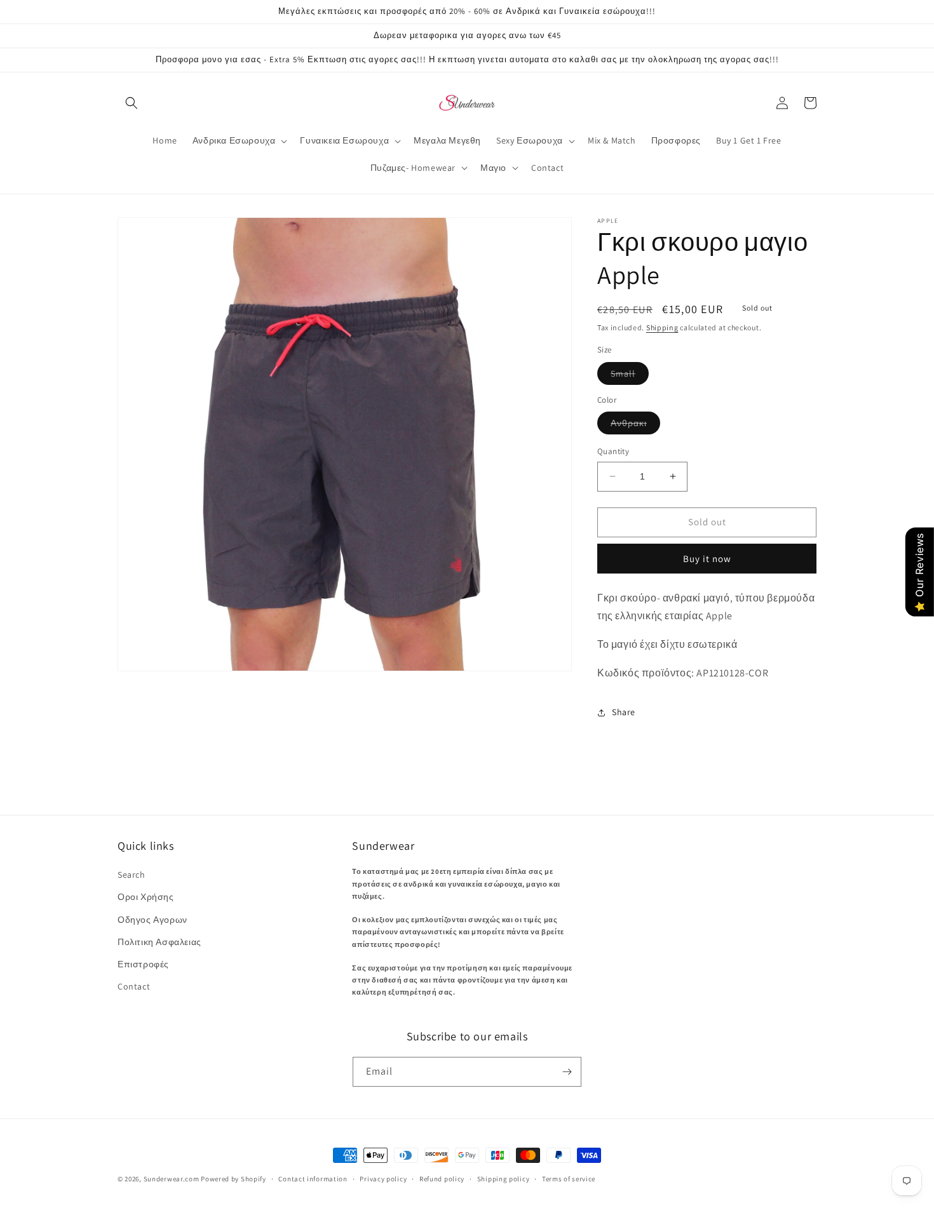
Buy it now (707, 559)
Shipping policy (503, 1178)
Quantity (613, 451)
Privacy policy (383, 1178)
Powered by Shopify (233, 1178)
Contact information (312, 1178)
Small (630, 376)
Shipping (662, 327)
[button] (132, 103)
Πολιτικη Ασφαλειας (159, 942)
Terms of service (568, 1178)
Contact (134, 986)
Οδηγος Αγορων (152, 919)
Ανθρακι (635, 425)
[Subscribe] (567, 1072)
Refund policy (441, 1178)
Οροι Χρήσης (146, 897)
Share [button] (623, 712)
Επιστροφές (143, 964)
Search (132, 874)
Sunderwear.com (172, 1178)
